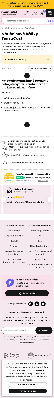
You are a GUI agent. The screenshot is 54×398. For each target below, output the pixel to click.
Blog (40, 241)
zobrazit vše (43, 180)
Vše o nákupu (14, 230)
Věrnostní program (39, 230)
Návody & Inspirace (39, 246)
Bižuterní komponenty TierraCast (19, 28)
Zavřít (51, 4)
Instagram (30, 303)
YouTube (43, 303)
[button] (27, 59)
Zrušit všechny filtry (14, 102)
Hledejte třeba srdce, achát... (17, 21)
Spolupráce (40, 259)
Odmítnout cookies (28, 385)
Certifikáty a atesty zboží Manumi (40, 253)
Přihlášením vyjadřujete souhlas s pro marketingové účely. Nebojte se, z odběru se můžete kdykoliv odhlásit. (27, 340)
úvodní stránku (24, 98)
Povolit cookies (28, 391)
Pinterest (36, 303)
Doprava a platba (14, 235)
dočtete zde (28, 380)
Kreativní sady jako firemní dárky (14, 253)
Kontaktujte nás (12, 107)
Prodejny (14, 246)
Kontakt (14, 241)
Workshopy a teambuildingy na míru (14, 261)
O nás (40, 235)
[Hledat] (49, 21)
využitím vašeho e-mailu (41, 337)
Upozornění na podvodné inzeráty (39, 266)
